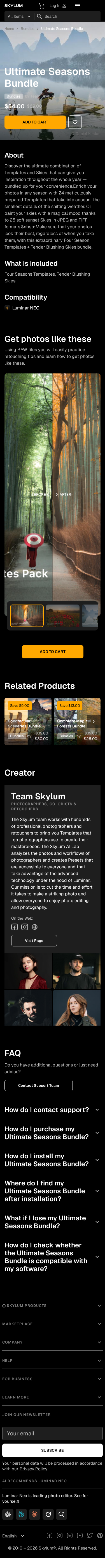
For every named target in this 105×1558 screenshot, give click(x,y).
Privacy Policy (33, 1468)
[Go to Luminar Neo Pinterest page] (100, 1536)
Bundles (27, 28)
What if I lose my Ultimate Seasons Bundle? (52, 1222)
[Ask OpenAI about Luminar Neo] (7, 1514)
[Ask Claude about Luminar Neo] (34, 1514)
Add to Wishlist (28, 712)
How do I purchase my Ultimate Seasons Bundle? (52, 1133)
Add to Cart (35, 122)
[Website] (34, 927)
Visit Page (34, 940)
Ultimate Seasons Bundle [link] (62, 28)
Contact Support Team (38, 1085)
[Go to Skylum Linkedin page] (70, 1536)
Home (9, 28)
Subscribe (52, 1450)
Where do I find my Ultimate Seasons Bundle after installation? (52, 1191)
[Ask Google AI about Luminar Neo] (61, 1514)
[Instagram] (24, 927)
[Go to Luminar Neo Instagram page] (59, 1536)
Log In (58, 6)
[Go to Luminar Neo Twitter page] (90, 1536)
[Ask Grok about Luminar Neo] (48, 1514)
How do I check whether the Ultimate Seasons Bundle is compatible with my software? (52, 1257)
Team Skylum (43, 96)
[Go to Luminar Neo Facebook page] (49, 1536)
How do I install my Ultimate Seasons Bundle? (52, 1160)
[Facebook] (14, 927)
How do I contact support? (52, 1109)
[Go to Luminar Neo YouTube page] (80, 1536)
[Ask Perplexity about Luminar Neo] (21, 1514)
